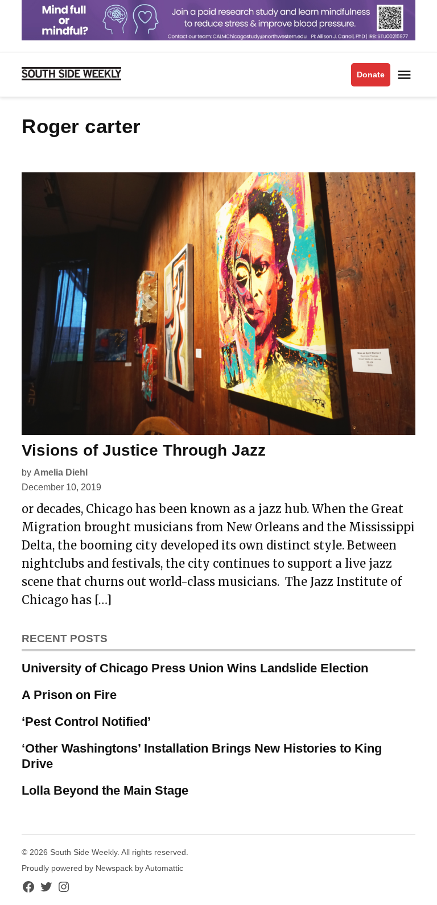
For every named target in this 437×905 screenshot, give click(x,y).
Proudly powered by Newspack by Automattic (102, 868)
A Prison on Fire (69, 695)
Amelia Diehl (61, 472)
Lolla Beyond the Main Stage (105, 790)
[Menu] (405, 75)
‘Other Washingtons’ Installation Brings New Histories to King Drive (202, 756)
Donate (371, 74)
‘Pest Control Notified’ (86, 721)
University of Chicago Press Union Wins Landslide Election (195, 668)
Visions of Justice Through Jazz (144, 450)
